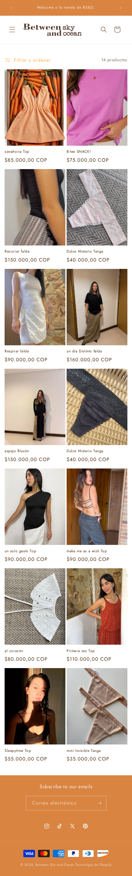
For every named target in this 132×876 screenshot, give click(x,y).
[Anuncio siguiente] (120, 8)
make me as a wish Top (87, 551)
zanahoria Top (17, 151)
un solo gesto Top (20, 551)
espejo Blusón (17, 451)
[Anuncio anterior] (11, 8)
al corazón (14, 651)
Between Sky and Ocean (55, 864)
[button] (12, 29)
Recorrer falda (17, 251)
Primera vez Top (81, 651)
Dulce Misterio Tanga (85, 251)
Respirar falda (17, 351)
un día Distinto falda (84, 351)
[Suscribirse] (99, 803)
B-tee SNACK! (79, 151)
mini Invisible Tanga (84, 750)
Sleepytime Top (18, 750)
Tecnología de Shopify (94, 864)
